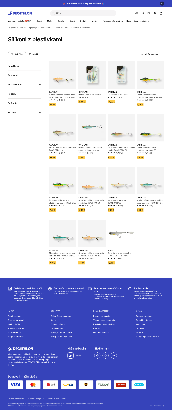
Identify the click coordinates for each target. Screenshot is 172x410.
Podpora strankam (16, 336)
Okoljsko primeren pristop (147, 336)
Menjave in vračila (16, 328)
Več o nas (140, 324)
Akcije (95, 21)
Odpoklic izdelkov (101, 332)
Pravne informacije (101, 316)
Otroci (72, 21)
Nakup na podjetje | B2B (61, 336)
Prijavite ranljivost (36, 399)
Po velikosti (13, 66)
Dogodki (139, 332)
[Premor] (162, 4)
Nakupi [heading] (11, 311)
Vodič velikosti (14, 332)
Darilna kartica (57, 328)
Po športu (12, 103)
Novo (128, 21)
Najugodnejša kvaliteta (113, 21)
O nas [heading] (139, 311)
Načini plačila (14, 324)
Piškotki (96, 328)
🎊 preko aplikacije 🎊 (83, 4)
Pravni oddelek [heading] (100, 311)
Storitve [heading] (55, 311)
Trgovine (140, 328)
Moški (50, 21)
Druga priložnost (58, 324)
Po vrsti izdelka (15, 84)
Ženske (61, 21)
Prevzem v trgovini (16, 320)
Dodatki (83, 21)
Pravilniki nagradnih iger (104, 324)
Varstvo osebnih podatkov (104, 320)
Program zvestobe (144, 316)
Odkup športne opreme (61, 316)
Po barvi (12, 112)
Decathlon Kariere (144, 320)
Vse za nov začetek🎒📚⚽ (20, 21)
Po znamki (13, 75)
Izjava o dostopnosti (57, 399)
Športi (39, 21)
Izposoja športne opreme (62, 332)
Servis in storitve (141, 21)
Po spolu (12, 94)
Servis (53, 320)
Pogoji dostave (14, 316)
